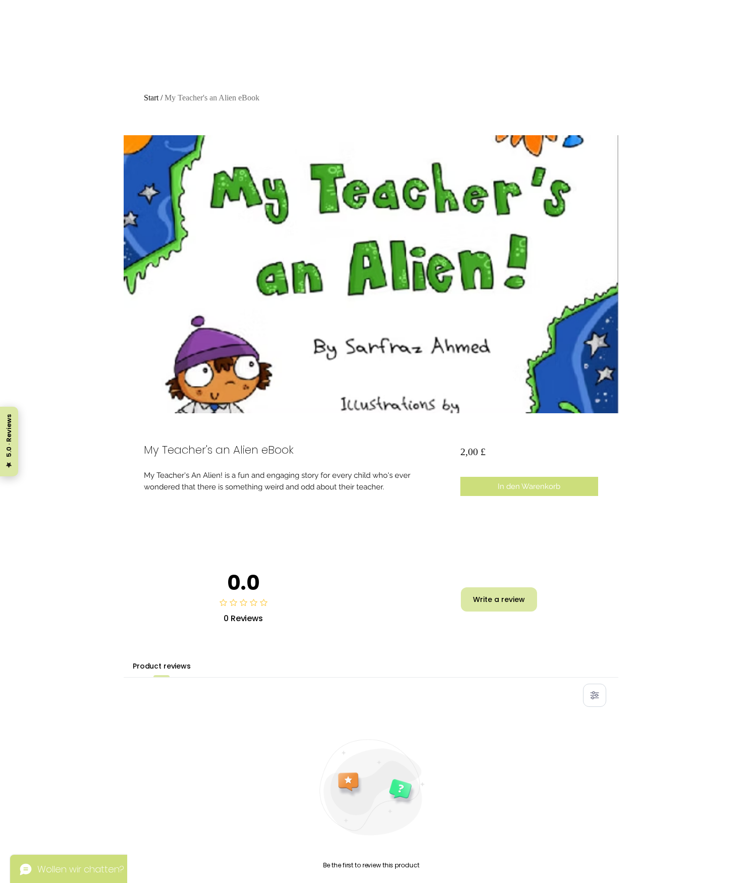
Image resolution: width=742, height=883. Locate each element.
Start (151, 97)
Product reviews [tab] (162, 666)
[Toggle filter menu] (594, 695)
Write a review (499, 599)
